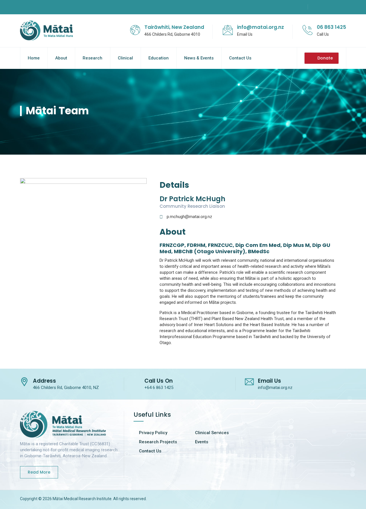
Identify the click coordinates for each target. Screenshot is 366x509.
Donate (325, 58)
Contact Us (240, 58)
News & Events (199, 58)
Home (34, 58)
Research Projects (158, 441)
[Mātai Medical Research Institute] (46, 30)
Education (158, 58)
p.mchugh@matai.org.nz (189, 216)
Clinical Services (212, 432)
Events (201, 441)
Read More (39, 472)
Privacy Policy (153, 432)
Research (92, 58)
